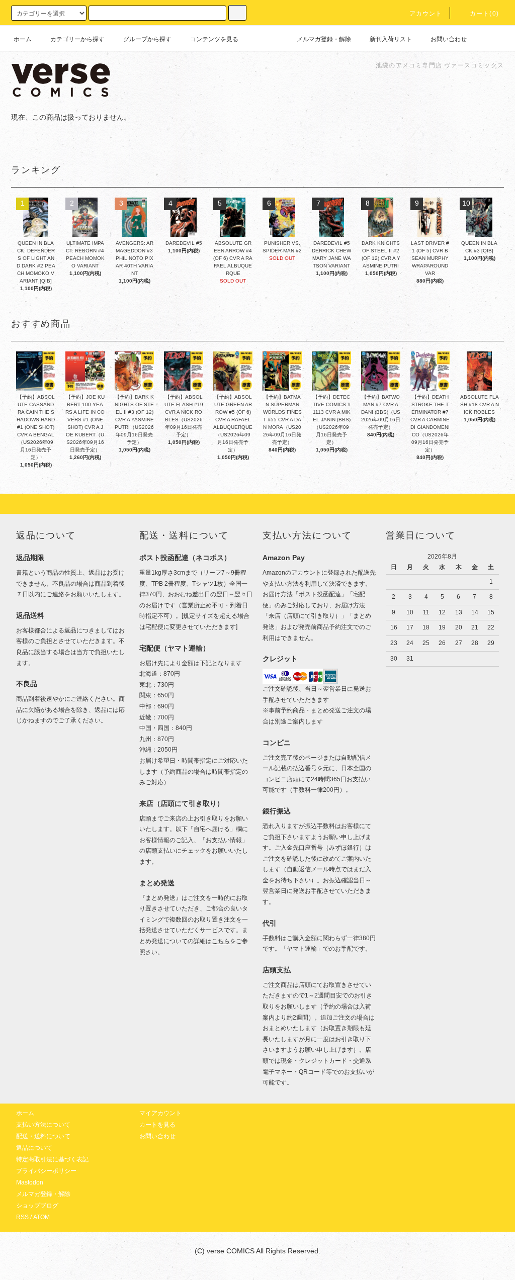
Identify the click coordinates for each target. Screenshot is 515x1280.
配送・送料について (43, 1136)
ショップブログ (37, 1205)
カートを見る (157, 1124)
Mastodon (29, 1182)
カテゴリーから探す (77, 39)
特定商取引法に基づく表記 (52, 1159)
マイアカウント (160, 1113)
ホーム (23, 39)
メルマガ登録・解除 (324, 39)
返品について (34, 1147)
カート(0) (484, 13)
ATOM (41, 1217)
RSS (22, 1217)
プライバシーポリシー (46, 1170)
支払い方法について (43, 1124)
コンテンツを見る (214, 39)
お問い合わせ (449, 39)
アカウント (426, 13)
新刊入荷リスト (391, 39)
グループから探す (147, 39)
